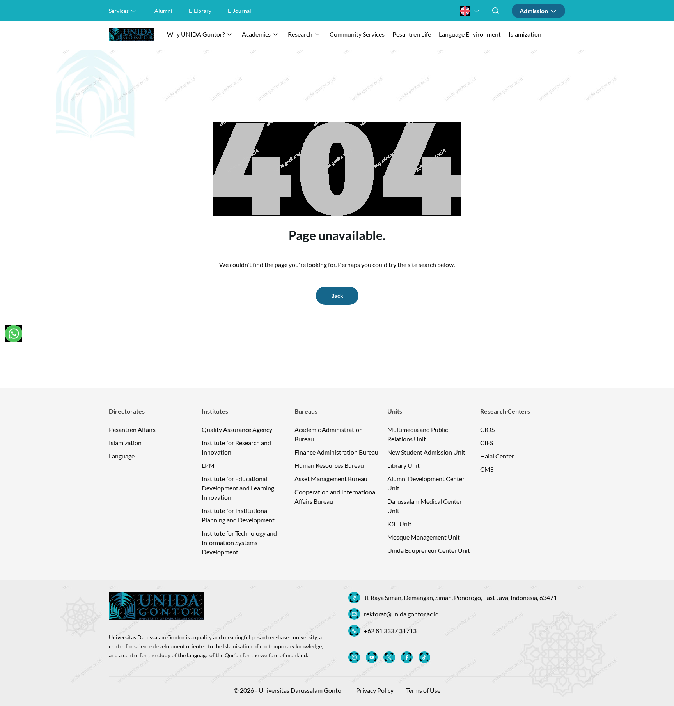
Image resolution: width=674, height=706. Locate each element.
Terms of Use (423, 690)
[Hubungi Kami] (13, 333)
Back (337, 295)
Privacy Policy (375, 690)
